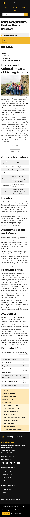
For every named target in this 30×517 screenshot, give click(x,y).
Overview (5, 390)
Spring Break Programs (11, 405)
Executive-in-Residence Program (12, 430)
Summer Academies (8, 426)
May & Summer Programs (12, 61)
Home (4, 53)
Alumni (4, 480)
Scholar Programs (7, 399)
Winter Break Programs (11, 411)
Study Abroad (6, 58)
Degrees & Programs (8, 393)
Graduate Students (8, 474)
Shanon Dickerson (17, 190)
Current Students (7, 471)
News (15, 10)
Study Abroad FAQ (9, 423)
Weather (15, 7)
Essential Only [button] (6, 513)
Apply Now (15, 145)
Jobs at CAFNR (6, 489)
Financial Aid (15, 151)
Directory (7, 7)
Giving (4, 492)
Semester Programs (10, 414)
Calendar (22, 7)
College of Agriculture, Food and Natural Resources (14, 25)
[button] (16, 513)
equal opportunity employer (13, 499)
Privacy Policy (5, 510)
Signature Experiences (9, 396)
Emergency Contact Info (11, 420)
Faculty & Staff (6, 477)
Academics (5, 56)
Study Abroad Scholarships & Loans (14, 417)
